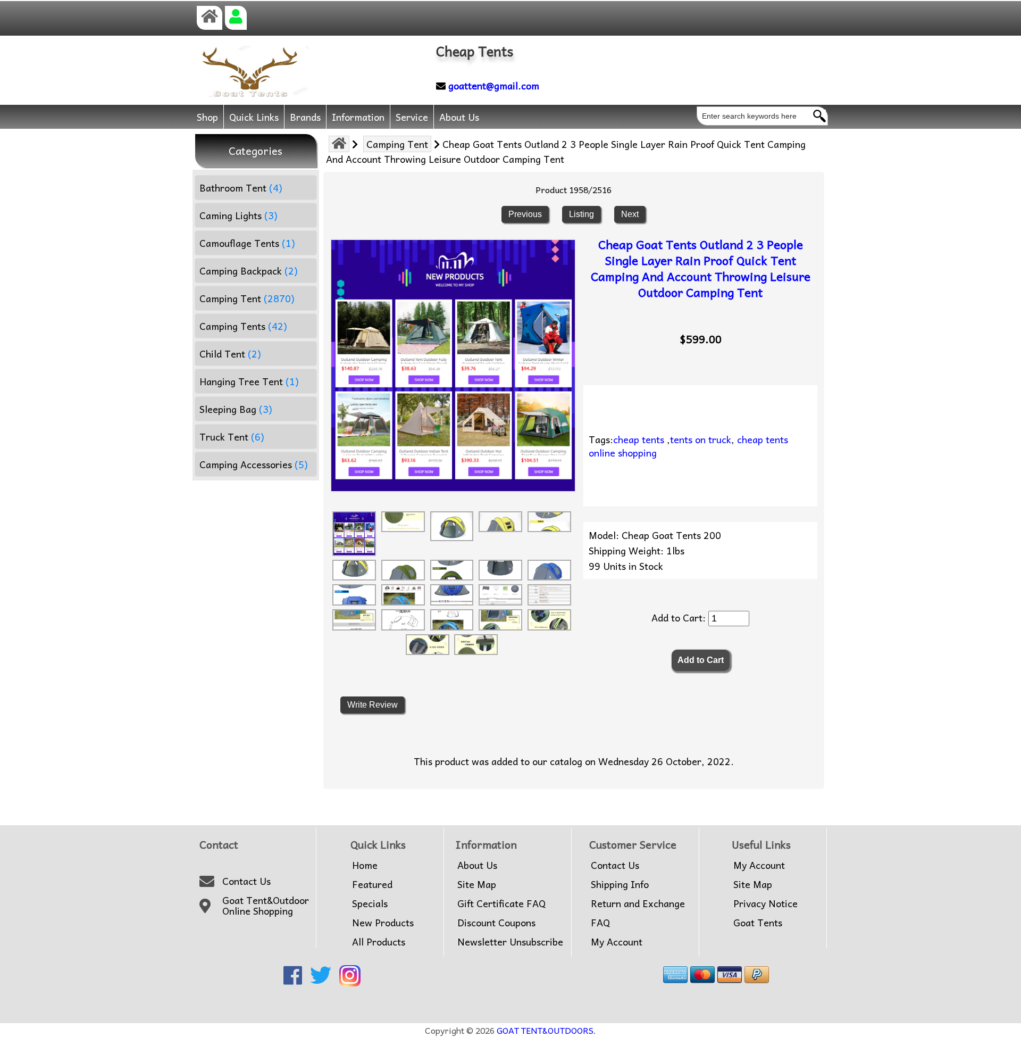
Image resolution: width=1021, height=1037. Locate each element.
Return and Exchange (638, 903)
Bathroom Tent (240, 187)
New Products (383, 923)
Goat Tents (757, 923)
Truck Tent (231, 436)
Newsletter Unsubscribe (510, 942)
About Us (459, 117)
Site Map (476, 884)
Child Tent (230, 353)
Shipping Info (620, 884)
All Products (378, 942)
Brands (305, 117)
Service (412, 117)
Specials (370, 903)
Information (358, 117)
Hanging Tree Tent (249, 381)
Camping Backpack (248, 270)
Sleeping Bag (235, 409)
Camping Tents (243, 326)
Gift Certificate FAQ (501, 903)
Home (365, 865)
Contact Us (246, 881)
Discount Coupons (496, 923)
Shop (207, 117)
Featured (372, 884)
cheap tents (638, 439)
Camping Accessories (253, 464)
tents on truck (700, 439)
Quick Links (254, 117)
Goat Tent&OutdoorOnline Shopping (265, 905)
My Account (616, 942)
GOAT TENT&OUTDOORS (545, 1030)
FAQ (600, 923)
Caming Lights (238, 215)
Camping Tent (397, 144)
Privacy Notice (765, 903)
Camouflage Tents (247, 243)
